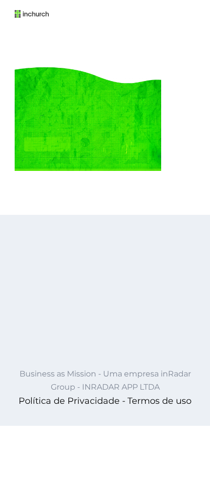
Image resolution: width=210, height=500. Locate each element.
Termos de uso (159, 401)
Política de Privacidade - (72, 401)
